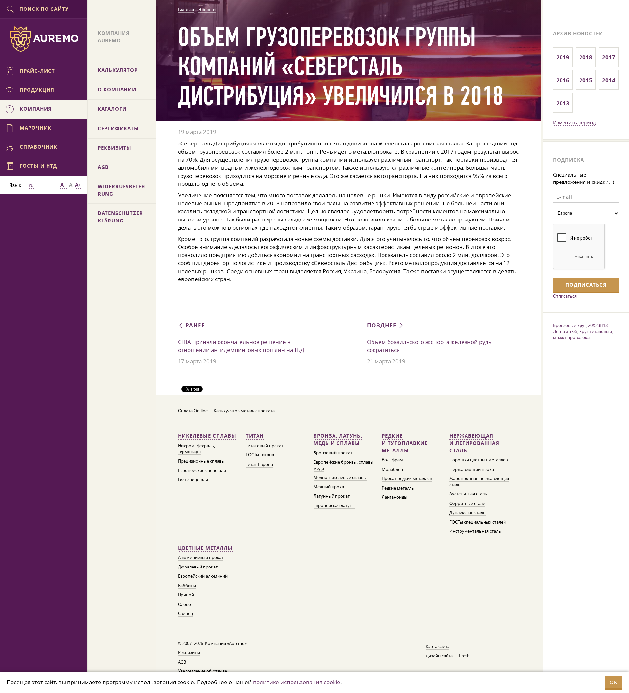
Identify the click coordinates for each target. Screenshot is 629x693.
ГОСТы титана (260, 455)
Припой (186, 595)
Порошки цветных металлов (478, 460)
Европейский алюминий (203, 576)
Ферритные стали (467, 503)
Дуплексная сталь (467, 512)
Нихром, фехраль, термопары (196, 448)
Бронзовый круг (569, 325)
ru (31, 185)
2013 (562, 103)
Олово (184, 604)
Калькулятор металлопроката (244, 411)
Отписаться (565, 296)
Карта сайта (437, 646)
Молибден (392, 469)
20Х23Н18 (598, 325)
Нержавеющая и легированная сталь (474, 443)
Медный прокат (330, 487)
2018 (585, 57)
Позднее (382, 325)
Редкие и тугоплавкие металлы (405, 443)
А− (63, 185)
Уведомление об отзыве (202, 671)
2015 (585, 80)
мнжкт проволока (571, 337)
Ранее (194, 325)
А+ (78, 185)
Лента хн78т (565, 331)
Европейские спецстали (202, 470)
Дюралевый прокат (198, 567)
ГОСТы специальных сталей (477, 522)
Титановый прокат (264, 446)
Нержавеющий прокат (472, 469)
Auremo (44, 39)
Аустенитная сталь (468, 494)
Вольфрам (392, 460)
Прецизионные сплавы (201, 461)
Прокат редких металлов (407, 478)
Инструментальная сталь (475, 531)
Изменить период (574, 122)
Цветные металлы (205, 548)
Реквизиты (189, 652)
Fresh (464, 656)
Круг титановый (595, 331)
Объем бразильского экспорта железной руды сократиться (430, 346)
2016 (562, 80)
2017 (608, 57)
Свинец (185, 613)
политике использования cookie (296, 682)
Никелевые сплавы (207, 436)
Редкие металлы (398, 488)
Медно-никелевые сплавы (340, 477)
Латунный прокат (332, 496)
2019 (562, 57)
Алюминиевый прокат (200, 557)
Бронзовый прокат (333, 453)
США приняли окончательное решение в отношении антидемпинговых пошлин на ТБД (241, 346)
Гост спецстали (193, 480)
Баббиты (187, 585)
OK (614, 682)
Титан (255, 436)
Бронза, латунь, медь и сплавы (338, 440)
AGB (182, 662)
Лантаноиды (394, 497)
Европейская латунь (334, 505)
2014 (608, 80)
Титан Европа (259, 464)
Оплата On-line (193, 411)
